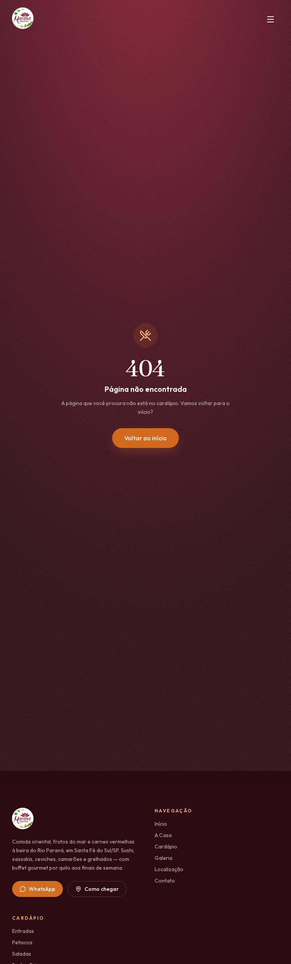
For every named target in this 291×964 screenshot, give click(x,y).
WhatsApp (42, 889)
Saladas (21, 953)
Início (161, 823)
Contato (165, 880)
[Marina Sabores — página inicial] (22, 19)
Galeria (163, 857)
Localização (169, 869)
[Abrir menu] (270, 19)
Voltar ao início (145, 438)
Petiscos (22, 942)
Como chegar (101, 889)
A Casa (163, 835)
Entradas (23, 931)
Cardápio (166, 846)
